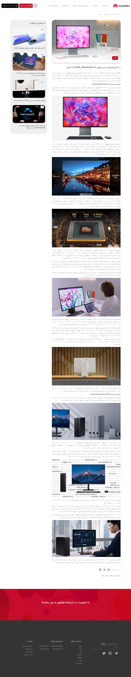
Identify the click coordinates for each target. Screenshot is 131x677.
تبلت (80, 652)
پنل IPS (58, 144)
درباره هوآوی (29, 649)
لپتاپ (80, 649)
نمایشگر (80, 658)
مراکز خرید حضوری (27, 646)
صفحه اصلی (104, 6)
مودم (80, 660)
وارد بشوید (104, 576)
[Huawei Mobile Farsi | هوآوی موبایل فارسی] (121, 6)
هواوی (108, 144)
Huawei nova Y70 (57, 649)
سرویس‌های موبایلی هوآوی (81, 6)
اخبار (100, 14)
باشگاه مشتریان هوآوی (9, 6)
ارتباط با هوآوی (28, 655)
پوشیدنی (79, 655)
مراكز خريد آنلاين (24, 6)
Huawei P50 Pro (44, 646)
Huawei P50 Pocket (57, 646)
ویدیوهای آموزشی (53, 6)
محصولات (95, 6)
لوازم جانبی (79, 663)
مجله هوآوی (65, 6)
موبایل (80, 646)
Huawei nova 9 (44, 649)
